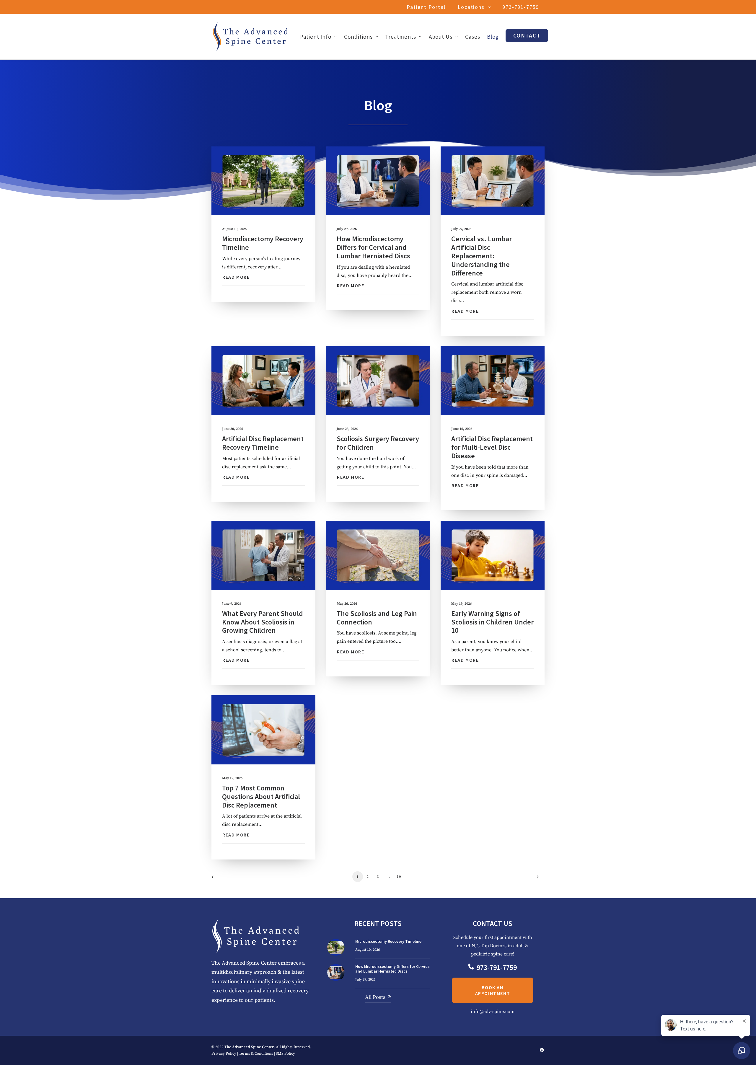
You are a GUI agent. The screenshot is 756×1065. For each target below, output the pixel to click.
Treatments (400, 36)
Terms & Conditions (256, 1053)
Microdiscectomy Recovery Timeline (262, 243)
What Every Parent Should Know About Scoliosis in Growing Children (262, 622)
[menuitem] (427, 7)
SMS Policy (285, 1053)
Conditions (358, 36)
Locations (471, 7)
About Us (441, 36)
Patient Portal (426, 7)
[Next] (537, 879)
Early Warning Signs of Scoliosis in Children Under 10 (492, 622)
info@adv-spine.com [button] (492, 1012)
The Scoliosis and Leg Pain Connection (377, 618)
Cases (472, 36)
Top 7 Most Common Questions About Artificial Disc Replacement (261, 796)
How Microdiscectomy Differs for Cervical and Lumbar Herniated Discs (373, 247)
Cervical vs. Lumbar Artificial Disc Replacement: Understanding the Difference (481, 255)
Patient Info (315, 36)
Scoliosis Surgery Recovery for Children (378, 443)
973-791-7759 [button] (497, 967)
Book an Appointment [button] (492, 990)
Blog (493, 36)
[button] (263, 181)
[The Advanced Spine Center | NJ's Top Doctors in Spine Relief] (250, 36)
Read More (236, 277)
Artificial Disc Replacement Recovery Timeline (263, 443)
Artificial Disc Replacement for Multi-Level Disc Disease (492, 447)
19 (399, 876)
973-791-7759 (520, 7)
